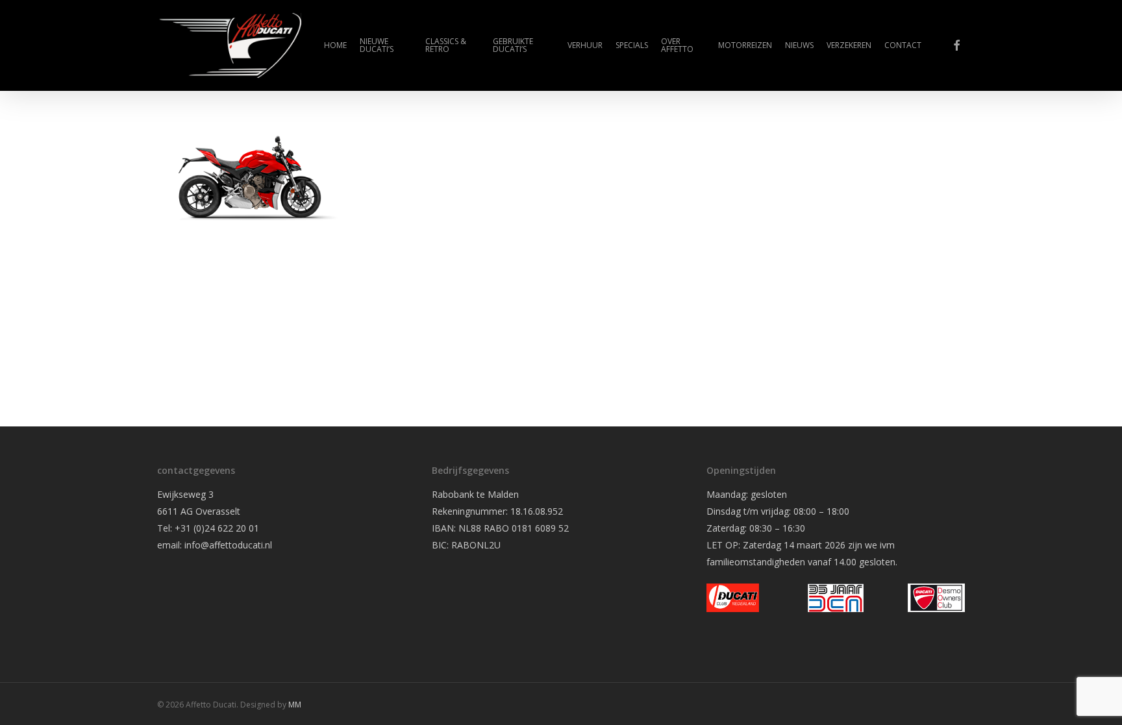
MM (294, 704)
